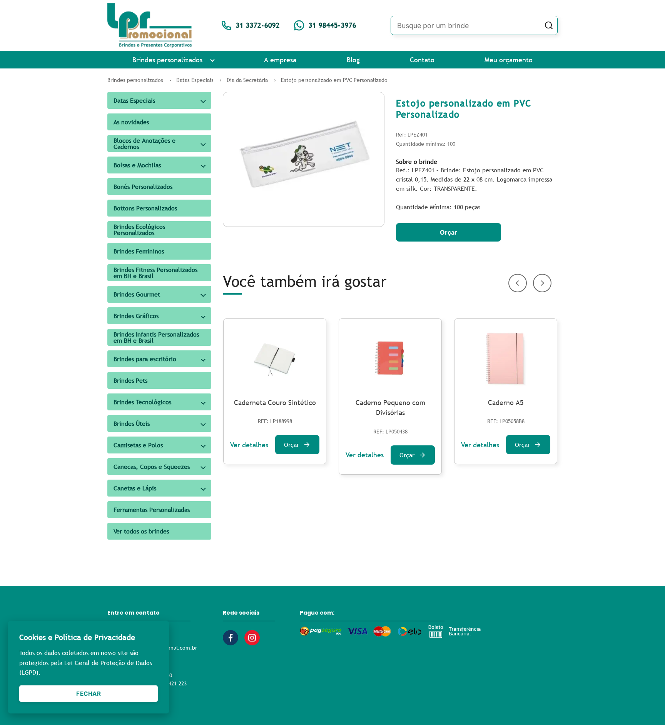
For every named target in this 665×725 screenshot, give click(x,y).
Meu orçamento (509, 59)
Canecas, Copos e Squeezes (152, 466)
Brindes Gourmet (137, 294)
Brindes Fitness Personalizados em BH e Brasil (155, 273)
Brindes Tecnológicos (142, 402)
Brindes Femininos (139, 251)
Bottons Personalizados (145, 208)
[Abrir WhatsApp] (645, 705)
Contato (422, 59)
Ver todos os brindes (141, 531)
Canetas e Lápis (135, 488)
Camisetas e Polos (138, 445)
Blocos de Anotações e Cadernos (144, 143)
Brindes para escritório (145, 359)
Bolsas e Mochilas (137, 165)
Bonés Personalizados (143, 186)
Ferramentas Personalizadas (152, 510)
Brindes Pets (130, 380)
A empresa (280, 59)
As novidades (131, 122)
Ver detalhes (249, 444)
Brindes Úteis (132, 423)
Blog (353, 59)
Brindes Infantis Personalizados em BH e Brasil (156, 337)
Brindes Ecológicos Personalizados (139, 229)
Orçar (448, 232)
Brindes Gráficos (136, 316)
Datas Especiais (134, 100)
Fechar (88, 693)
